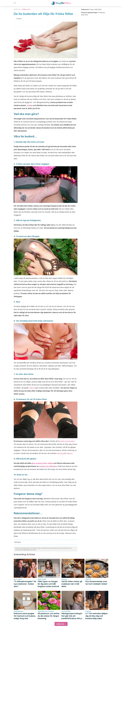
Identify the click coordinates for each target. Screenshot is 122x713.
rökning (60, 453)
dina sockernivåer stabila (42, 463)
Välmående (17, 9)
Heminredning (18, 611)
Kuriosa (64, 579)
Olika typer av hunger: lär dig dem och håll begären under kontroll (48, 584)
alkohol (69, 453)
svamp (30, 105)
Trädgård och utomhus (46, 611)
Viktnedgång (66, 611)
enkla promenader (67, 441)
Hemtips (88, 579)
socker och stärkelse (48, 466)
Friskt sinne (42, 579)
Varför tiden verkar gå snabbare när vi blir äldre (71, 584)
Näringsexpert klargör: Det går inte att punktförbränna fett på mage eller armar (72, 616)
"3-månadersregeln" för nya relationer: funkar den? (25, 584)
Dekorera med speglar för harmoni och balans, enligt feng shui (25, 616)
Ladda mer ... (61, 624)
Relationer (17, 579)
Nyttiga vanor (26, 9)
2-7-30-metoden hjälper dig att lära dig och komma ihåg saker (96, 616)
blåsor (31, 388)
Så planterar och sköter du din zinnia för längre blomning (49, 616)
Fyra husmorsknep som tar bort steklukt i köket (96, 582)
